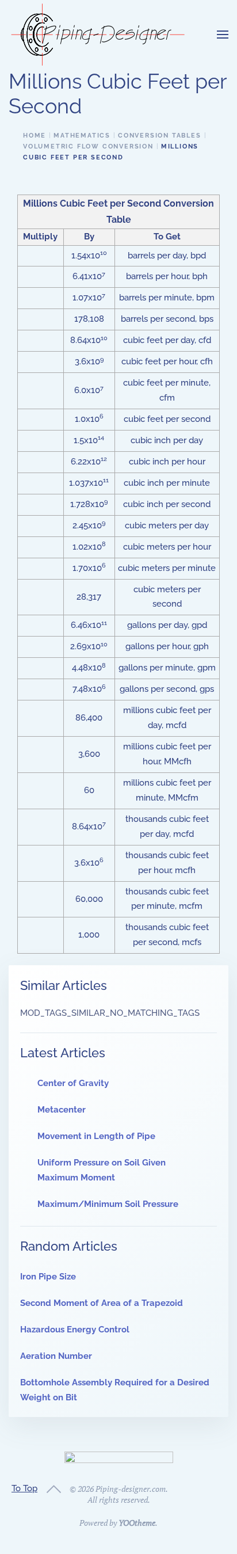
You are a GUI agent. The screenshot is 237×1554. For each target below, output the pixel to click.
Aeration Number (56, 1356)
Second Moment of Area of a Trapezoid (101, 1303)
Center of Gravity (73, 1083)
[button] (222, 34)
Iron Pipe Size (48, 1276)
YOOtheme (136, 1522)
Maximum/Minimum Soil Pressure (107, 1204)
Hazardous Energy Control (74, 1329)
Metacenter (61, 1109)
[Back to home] (98, 34)
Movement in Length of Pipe (96, 1136)
